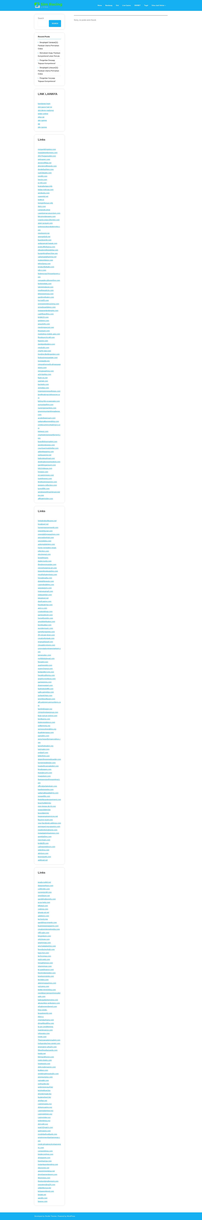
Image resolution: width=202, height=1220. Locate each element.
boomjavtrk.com (44, 857)
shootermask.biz (44, 1094)
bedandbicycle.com (46, 672)
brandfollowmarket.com (47, 442)
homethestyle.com (45, 618)
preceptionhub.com (46, 538)
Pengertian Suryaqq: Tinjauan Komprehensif (46, 79)
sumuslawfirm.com (45, 405)
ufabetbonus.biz (44, 1188)
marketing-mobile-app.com (49, 334)
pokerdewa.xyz (44, 1121)
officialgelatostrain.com (47, 786)
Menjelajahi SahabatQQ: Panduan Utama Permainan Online (48, 45)
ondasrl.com (43, 753)
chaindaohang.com (46, 1020)
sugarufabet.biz (44, 810)
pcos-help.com (44, 902)
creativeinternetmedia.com (49, 929)
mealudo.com (43, 348)
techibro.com (43, 980)
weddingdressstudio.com (48, 1074)
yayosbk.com (43, 1080)
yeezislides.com (44, 541)
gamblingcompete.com (47, 922)
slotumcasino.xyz (45, 1107)
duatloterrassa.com (46, 732)
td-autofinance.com (46, 970)
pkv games (42, 120)
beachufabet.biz (44, 803)
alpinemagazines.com (47, 983)
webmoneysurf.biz (45, 1087)
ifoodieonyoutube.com (47, 564)
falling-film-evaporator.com (49, 401)
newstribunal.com (45, 531)
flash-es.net (42, 378)
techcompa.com (44, 956)
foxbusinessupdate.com (48, 358)
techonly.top (43, 919)
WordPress (71, 1216)
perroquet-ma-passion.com (49, 826)
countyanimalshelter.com (48, 448)
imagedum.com (44, 776)
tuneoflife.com (43, 489)
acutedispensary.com (46, 418)
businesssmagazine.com (48, 926)
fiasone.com (43, 341)
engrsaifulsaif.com (45, 642)
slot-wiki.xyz (43, 1124)
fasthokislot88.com (45, 689)
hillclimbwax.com (45, 468)
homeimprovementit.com (48, 528)
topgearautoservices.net (48, 816)
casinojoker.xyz (44, 1117)
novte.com (42, 1037)
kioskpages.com (44, 769)
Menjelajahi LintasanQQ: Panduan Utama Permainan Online (48, 71)
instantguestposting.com (48, 1164)
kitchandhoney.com (46, 1057)
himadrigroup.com (45, 963)
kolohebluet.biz (44, 1090)
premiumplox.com (45, 1077)
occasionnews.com (46, 475)
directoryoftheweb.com (47, 166)
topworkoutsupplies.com (48, 571)
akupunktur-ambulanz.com (49, 1003)
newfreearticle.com (46, 290)
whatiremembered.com (47, 1006)
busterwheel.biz (44, 1097)
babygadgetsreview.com (48, 1000)
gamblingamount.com (47, 465)
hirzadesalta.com (45, 578)
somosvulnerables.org (47, 729)
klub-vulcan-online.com (47, 716)
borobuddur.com (44, 625)
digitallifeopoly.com (46, 581)
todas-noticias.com (45, 190)
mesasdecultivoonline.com (49, 280)
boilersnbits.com (44, 284)
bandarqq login (44, 104)
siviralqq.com (43, 388)
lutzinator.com (43, 749)
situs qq (41, 117)
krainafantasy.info (45, 186)
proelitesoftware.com (46, 699)
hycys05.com (43, 300)
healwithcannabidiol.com (48, 766)
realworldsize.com (45, 260)
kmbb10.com (43, 317)
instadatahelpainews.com (48, 833)
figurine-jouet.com (45, 820)
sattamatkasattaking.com (48, 793)
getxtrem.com (43, 321)
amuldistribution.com (46, 622)
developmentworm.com (47, 1174)
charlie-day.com (44, 351)
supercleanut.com (45, 669)
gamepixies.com (44, 682)
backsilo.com (43, 384)
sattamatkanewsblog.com (48, 421)
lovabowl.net (43, 524)
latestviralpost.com (45, 287)
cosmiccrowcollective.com (49, 220)
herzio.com (42, 180)
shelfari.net (42, 1101)
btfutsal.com (43, 906)
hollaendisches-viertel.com (49, 1043)
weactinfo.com (44, 324)
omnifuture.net (44, 896)
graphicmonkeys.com (47, 679)
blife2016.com (44, 756)
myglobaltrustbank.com (47, 1134)
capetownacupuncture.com (49, 213)
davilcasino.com (44, 601)
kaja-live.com (43, 953)
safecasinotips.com (46, 692)
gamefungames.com (46, 632)
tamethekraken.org (45, 746)
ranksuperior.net (44, 455)
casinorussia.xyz (45, 1104)
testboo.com (43, 1070)
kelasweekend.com (46, 1191)
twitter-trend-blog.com (47, 990)
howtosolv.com (44, 1064)
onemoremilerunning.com (48, 304)
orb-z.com (42, 270)
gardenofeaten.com (46, 297)
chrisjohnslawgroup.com (48, 712)
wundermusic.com (45, 628)
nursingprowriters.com (47, 408)
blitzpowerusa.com (45, 294)
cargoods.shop (44, 210)
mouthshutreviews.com (47, 575)
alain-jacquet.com (45, 223)
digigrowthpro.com (45, 886)
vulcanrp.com (43, 986)
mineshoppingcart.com (47, 568)
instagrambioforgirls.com (48, 311)
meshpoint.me (44, 233)
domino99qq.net (44, 163)
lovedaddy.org (44, 361)
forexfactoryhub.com (46, 949)
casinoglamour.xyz (45, 1111)
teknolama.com (44, 264)
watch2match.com (45, 1127)
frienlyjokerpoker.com (47, 973)
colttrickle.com (44, 889)
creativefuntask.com (46, 638)
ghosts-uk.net (43, 912)
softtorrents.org (44, 726)
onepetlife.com (44, 796)
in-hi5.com (42, 183)
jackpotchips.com (45, 695)
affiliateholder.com (45, 499)
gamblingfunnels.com (47, 899)
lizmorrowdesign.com (47, 763)
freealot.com (43, 662)
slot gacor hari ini (45, 107)
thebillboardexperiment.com (49, 800)
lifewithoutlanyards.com (47, 1050)
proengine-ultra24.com (47, 1047)
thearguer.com (44, 331)
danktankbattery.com (46, 344)
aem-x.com (42, 608)
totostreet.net (43, 598)
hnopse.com (43, 472)
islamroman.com (45, 966)
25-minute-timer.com (46, 635)
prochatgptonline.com (47, 946)
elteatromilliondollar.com (48, 250)
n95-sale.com (43, 933)
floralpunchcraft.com (46, 337)
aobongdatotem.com (46, 544)
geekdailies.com (44, 837)
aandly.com (42, 1198)
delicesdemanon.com (47, 1067)
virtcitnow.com (44, 939)
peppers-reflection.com (47, 485)
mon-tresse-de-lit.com (47, 806)
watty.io (41, 200)
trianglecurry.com (45, 773)
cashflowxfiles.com (46, 314)
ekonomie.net (43, 1168)
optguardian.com (45, 595)
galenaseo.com (44, 1131)
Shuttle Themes (51, 1216)
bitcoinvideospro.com (47, 216)
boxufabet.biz (43, 813)
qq (39, 124)
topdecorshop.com (45, 1154)
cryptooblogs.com (45, 612)
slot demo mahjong (46, 110)
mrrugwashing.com (46, 371)
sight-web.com (44, 959)
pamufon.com (43, 736)
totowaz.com (43, 431)
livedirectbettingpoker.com (49, 354)
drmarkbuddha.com (46, 1023)
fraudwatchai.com (45, 605)
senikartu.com (43, 193)
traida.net (42, 1053)
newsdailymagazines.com (48, 534)
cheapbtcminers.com (46, 645)
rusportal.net (43, 196)
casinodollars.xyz (45, 1114)
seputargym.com (45, 588)
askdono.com (43, 916)
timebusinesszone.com (47, 482)
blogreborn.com (44, 936)
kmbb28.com (43, 843)
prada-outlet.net (44, 882)
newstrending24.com (46, 1185)
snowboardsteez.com (47, 307)
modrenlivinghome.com (47, 830)
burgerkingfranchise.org (48, 253)
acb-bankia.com (44, 374)
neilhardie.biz (43, 1084)
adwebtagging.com (46, 452)
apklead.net (43, 860)
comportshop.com (45, 1151)
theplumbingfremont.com (48, 1181)
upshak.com (43, 381)
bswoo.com (42, 1201)
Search (41, 18)
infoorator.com (44, 1033)
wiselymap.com (44, 943)
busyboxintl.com (44, 240)
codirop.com (43, 909)
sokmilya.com (43, 850)
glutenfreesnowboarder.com (49, 759)
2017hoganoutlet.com (47, 156)
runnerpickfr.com (45, 892)
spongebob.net (44, 237)
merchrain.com (44, 840)
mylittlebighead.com (46, 659)
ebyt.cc (41, 1017)
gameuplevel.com (45, 615)
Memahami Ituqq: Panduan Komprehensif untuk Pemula (49, 54)
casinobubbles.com (46, 585)
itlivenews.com (44, 1178)
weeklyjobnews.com (46, 445)
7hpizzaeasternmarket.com (49, 1040)
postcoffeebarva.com (46, 247)
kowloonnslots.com (46, 976)
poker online (43, 114)
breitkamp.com (44, 719)
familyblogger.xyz (45, 709)
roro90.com (42, 176)
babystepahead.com (46, 458)
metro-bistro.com (45, 1060)
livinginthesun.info (45, 203)
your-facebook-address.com (49, 823)
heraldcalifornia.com (46, 675)
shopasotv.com (44, 1158)
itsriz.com (42, 206)
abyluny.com (43, 853)
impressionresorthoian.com (49, 391)
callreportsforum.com (46, 847)
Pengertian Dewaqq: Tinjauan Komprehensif (46, 61)
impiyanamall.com (45, 591)
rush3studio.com (45, 173)
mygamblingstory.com (47, 149)
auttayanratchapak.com (47, 243)
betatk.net (42, 1195)
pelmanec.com (44, 159)
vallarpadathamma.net (47, 257)
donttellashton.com (46, 169)
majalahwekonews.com (47, 153)
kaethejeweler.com (45, 790)
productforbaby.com (46, 267)
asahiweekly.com (45, 665)
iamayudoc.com (44, 655)
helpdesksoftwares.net (47, 521)
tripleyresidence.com (46, 722)
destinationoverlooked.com (49, 462)
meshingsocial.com (46, 327)
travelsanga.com (45, 1161)
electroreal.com (44, 554)
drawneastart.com (45, 685)
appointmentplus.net (46, 1171)
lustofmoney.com (45, 479)
